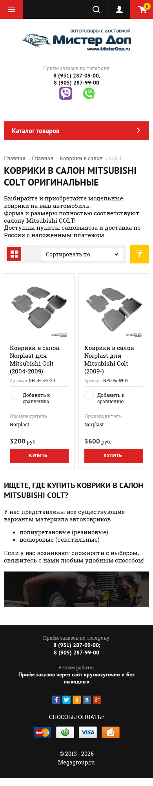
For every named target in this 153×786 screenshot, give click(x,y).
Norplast (19, 424)
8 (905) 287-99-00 (76, 82)
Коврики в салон (81, 158)
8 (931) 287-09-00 (76, 75)
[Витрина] (14, 254)
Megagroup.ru (76, 762)
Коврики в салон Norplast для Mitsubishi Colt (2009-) (109, 359)
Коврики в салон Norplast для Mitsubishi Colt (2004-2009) (35, 359)
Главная (15, 158)
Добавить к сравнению (36, 398)
